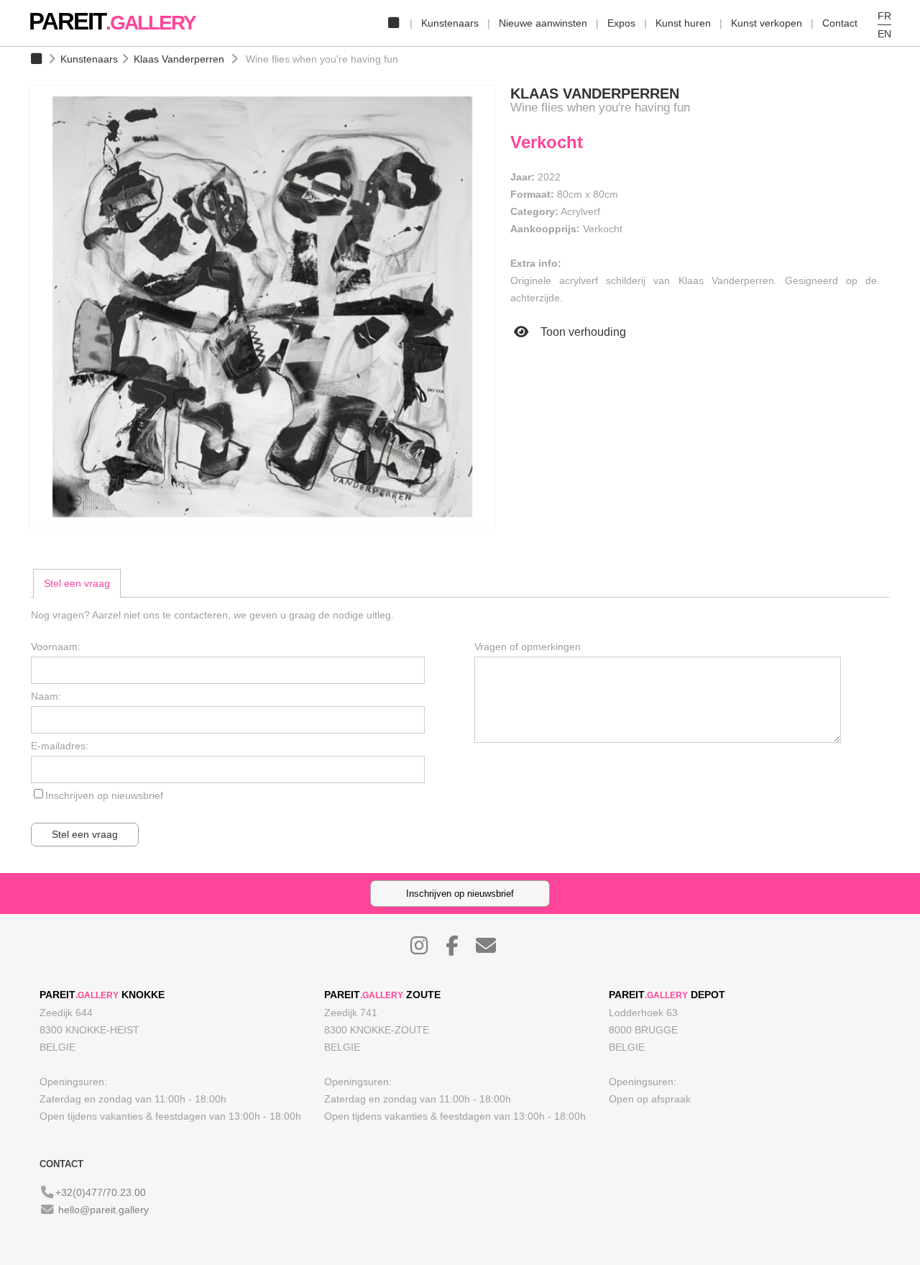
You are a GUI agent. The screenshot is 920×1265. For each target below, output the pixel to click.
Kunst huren (683, 23)
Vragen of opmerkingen (527, 646)
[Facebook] (459, 949)
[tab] (77, 583)
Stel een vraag (77, 583)
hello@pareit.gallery (103, 1209)
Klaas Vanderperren (179, 59)
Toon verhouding (582, 332)
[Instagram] (426, 949)
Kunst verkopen (766, 23)
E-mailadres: (59, 746)
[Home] (393, 23)
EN (884, 34)
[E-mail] (493, 949)
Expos (621, 23)
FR (884, 16)
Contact (839, 23)
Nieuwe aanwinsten (543, 23)
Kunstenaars (450, 23)
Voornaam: (55, 646)
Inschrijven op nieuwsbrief (104, 795)
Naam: (46, 696)
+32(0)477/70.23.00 (100, 1192)
